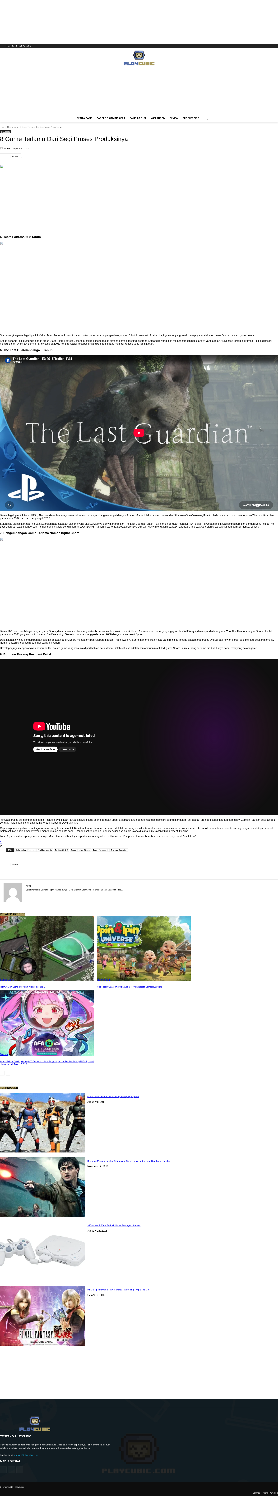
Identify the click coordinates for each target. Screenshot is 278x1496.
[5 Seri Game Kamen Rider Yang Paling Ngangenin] (42, 1122)
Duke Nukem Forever (25, 850)
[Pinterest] (52, 157)
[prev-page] (2, 1073)
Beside (4, 1054)
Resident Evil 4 (61, 850)
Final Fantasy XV (45, 850)
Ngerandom (12, 127)
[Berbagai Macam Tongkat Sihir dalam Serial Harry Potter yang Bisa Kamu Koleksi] (42, 1187)
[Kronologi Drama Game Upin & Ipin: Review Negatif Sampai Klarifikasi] (144, 948)
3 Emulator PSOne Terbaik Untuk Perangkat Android (113, 1225)
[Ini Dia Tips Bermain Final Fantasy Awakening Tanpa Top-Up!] (42, 1316)
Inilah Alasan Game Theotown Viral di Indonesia (22, 987)
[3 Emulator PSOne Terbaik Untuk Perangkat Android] (42, 1251)
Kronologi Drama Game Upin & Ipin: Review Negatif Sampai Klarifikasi (129, 987)
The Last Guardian (119, 850)
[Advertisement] (139, 91)
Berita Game (7, 979)
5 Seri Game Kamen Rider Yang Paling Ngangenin (113, 1096)
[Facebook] (267, 46)
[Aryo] (2, 148)
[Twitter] (276, 46)
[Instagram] (271, 46)
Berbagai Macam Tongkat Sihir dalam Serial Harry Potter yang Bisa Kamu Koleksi (128, 1161)
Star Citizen (84, 850)
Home (3, 127)
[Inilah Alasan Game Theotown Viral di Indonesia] (47, 948)
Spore (73, 850)
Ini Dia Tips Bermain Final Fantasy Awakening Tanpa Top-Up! (118, 1289)
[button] (206, 118)
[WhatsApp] (64, 157)
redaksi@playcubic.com (26, 1455)
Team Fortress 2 (100, 850)
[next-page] (8, 1073)
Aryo (9, 148)
